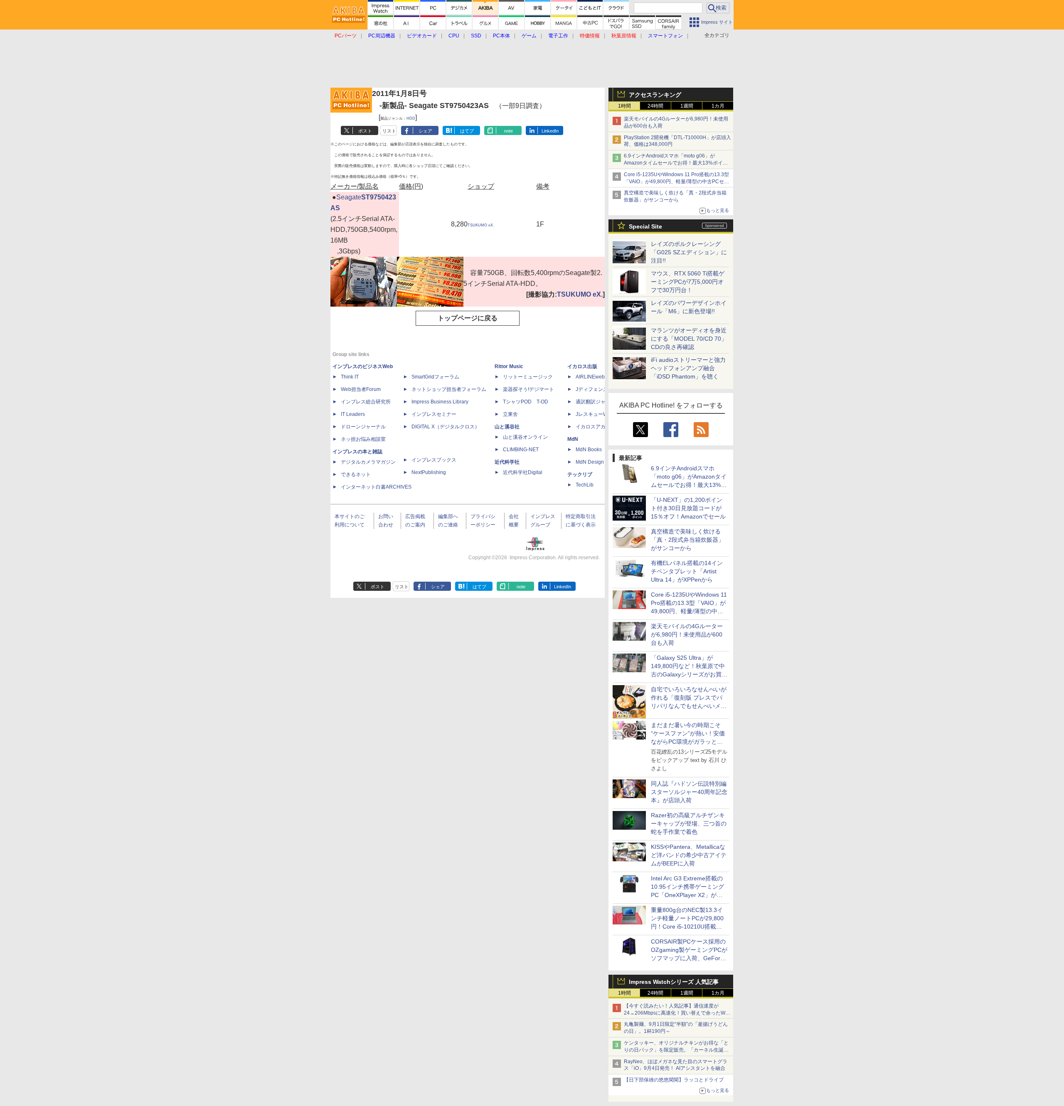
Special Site (645, 226)
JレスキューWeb (594, 414)
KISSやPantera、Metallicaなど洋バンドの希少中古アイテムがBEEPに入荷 (689, 855)
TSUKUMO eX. (481, 225)
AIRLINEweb (590, 377)
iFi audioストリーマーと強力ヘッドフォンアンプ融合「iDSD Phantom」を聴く (688, 368)
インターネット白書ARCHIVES (376, 487)
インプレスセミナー (433, 414)
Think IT (350, 377)
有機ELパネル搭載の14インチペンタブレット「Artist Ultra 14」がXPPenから (687, 571)
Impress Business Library (439, 402)
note (508, 130)
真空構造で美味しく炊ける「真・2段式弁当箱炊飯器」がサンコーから (687, 539)
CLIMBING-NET (521, 449)
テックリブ (579, 474)
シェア (425, 130)
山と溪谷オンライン (525, 437)
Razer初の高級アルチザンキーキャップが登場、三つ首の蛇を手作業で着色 (689, 823)
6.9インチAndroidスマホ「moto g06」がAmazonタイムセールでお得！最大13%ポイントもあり (676, 163)
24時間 (655, 106)
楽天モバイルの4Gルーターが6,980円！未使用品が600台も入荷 (687, 634)
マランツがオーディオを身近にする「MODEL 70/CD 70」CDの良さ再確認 (689, 338)
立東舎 (510, 414)
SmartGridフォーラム (435, 377)
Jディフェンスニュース (602, 389)
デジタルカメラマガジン (368, 462)
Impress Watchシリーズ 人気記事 (674, 981)
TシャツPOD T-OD (525, 402)
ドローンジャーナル (363, 427)
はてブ (467, 130)
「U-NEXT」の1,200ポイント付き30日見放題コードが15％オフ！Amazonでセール (688, 508)
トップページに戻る (468, 318)
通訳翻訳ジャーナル (598, 402)
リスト (389, 130)
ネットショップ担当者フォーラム (448, 389)
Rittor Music (509, 366)
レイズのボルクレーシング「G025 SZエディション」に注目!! (689, 252)
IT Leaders (353, 414)
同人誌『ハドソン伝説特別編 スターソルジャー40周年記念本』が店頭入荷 (689, 792)
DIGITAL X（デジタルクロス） (445, 427)
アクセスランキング (655, 94)
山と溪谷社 (507, 427)
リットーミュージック (528, 377)
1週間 (686, 106)
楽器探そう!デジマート (528, 389)
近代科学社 (507, 462)
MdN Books (589, 449)
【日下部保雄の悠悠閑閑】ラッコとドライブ (674, 1080)
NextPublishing (428, 472)
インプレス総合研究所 (366, 402)
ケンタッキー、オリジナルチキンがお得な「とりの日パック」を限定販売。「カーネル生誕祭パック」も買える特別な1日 (676, 1050)
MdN (572, 439)
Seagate (348, 197)
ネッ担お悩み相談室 (363, 439)
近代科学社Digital (522, 472)
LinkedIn (550, 130)
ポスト (365, 130)
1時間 (624, 106)
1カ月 (718, 106)
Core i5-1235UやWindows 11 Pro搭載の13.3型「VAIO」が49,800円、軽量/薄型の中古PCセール (676, 182)
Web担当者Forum (361, 389)
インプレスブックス (433, 460)
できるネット (356, 474)
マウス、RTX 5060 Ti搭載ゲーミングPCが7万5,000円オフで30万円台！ (687, 281)
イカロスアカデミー (598, 427)
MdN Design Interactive (602, 462)
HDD (410, 118)
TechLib (585, 485)
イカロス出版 (582, 366)
